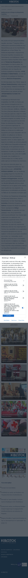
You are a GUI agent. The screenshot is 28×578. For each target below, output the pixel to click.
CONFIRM (8, 315)
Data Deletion (6, 320)
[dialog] (14, 289)
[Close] (25, 258)
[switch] (23, 285)
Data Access (14, 320)
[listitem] (14, 281)
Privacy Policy (21, 320)
